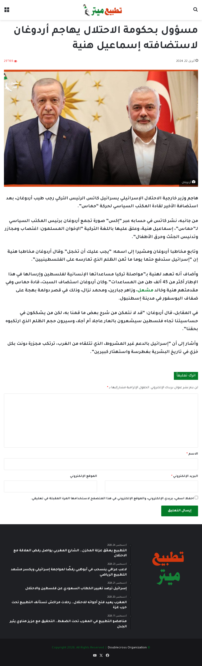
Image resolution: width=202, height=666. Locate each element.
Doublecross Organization (127, 648)
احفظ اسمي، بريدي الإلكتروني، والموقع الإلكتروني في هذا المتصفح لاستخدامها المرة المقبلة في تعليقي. (112, 499)
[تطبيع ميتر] (101, 10)
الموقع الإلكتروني (83, 476)
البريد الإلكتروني (184, 476)
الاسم (192, 454)
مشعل (145, 290)
